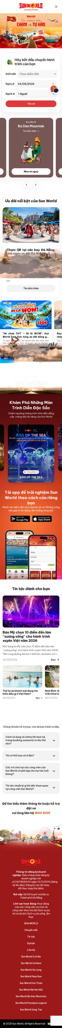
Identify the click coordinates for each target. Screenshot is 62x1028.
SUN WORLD (31, 923)
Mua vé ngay (31, 171)
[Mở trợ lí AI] (54, 89)
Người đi (10, 93)
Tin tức (31, 936)
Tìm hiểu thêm (31, 288)
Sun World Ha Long (31, 969)
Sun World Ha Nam (31, 963)
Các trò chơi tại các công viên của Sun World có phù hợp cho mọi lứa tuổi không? (27, 771)
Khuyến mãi (31, 930)
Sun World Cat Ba (31, 956)
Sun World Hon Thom (31, 983)
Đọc (53, 659)
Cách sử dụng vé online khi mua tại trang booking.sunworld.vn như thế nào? (25, 740)
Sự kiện (31, 943)
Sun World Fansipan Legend (30, 1002)
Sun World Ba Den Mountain (31, 996)
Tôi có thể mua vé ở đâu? (19, 755)
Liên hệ (31, 949)
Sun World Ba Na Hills (31, 989)
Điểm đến (11, 73)
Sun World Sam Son (30, 976)
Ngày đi (10, 83)
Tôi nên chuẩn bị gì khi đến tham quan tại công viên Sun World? (26, 787)
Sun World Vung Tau (31, 1009)
